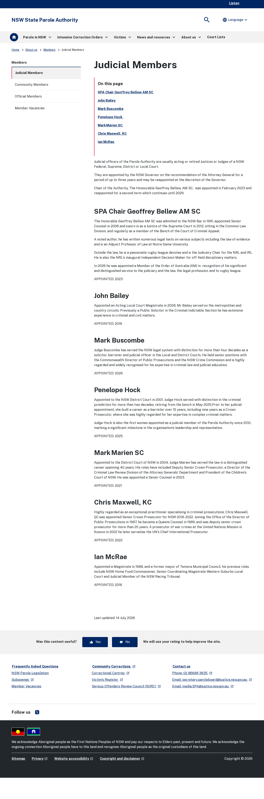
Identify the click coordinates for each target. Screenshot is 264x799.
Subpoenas (23, 680)
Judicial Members (29, 73)
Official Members (28, 96)
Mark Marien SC (110, 125)
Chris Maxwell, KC (112, 134)
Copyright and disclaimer (122, 759)
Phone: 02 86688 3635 (192, 673)
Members (49, 49)
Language (235, 19)
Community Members (31, 85)
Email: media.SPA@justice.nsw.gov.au (203, 686)
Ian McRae (106, 142)
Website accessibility (73, 759)
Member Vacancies (30, 108)
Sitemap (18, 759)
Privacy (40, 759)
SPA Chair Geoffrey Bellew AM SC (125, 92)
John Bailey (107, 100)
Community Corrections (114, 666)
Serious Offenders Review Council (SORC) (126, 686)
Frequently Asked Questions (35, 666)
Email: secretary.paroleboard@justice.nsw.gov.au (212, 680)
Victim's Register (107, 680)
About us (31, 49)
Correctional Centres (111, 673)
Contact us (181, 666)
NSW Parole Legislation (30, 673)
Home (15, 49)
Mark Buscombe (111, 109)
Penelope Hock (111, 117)
